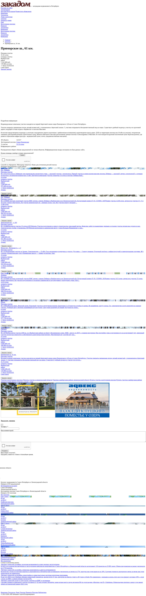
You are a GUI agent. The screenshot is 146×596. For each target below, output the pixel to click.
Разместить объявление (23, 11)
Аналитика (4, 27)
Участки (3, 18)
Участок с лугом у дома (25, 382)
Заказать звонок (6, 69)
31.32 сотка (20, 144)
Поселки (35, 592)
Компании (4, 29)
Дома (17, 592)
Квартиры (4, 13)
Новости (4, 26)
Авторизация (5, 10)
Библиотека (42, 592)
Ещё (2, 22)
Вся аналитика (6, 561)
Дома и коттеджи (6, 17)
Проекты (29, 592)
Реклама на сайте (6, 8)
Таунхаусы (4, 15)
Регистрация (8, 11)
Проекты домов (6, 20)
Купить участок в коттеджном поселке (103, 380)
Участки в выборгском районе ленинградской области (71, 380)
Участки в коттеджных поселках (12, 380)
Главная (7, 40)
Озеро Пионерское (22, 142)
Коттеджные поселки (8, 24)
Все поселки (5, 495)
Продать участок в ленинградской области (37, 380)
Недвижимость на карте (9, 486)
